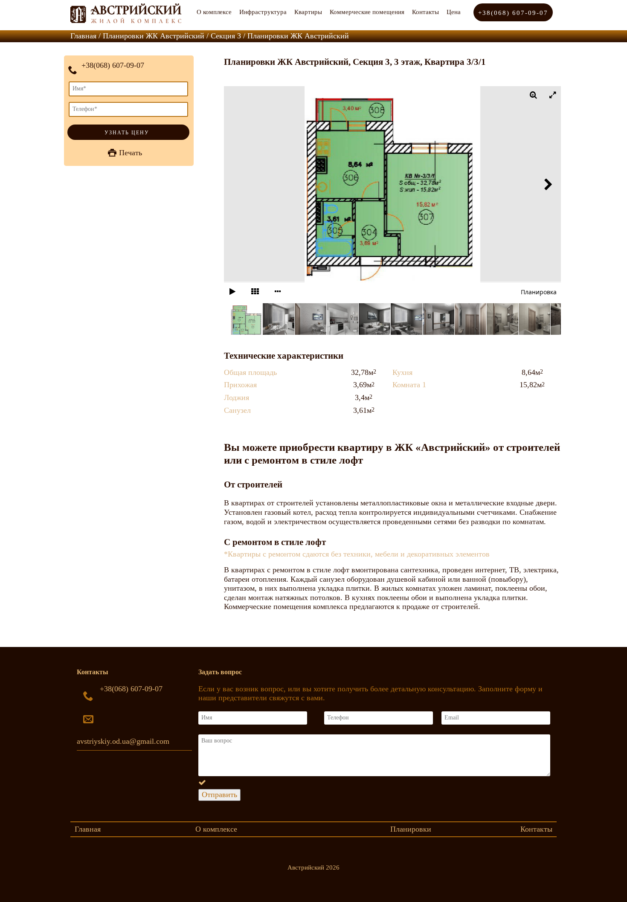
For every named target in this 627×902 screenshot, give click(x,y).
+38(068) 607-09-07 (513, 12)
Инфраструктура (263, 12)
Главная (88, 829)
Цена (454, 12)
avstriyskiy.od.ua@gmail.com (123, 741)
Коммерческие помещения (367, 12)
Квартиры (308, 12)
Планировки (410, 829)
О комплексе (214, 12)
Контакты (425, 12)
